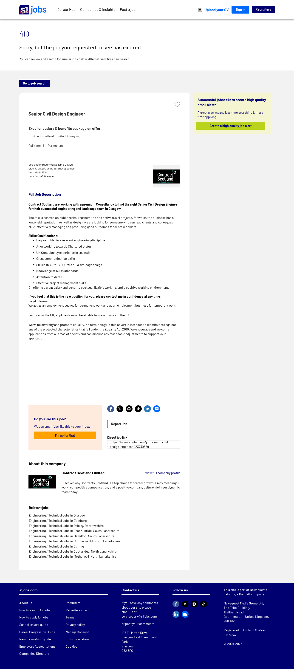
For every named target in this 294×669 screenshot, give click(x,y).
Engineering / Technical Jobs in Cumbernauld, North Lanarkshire (74, 541)
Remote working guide (35, 639)
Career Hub (66, 9)
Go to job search (34, 83)
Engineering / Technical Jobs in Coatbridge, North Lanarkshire (72, 551)
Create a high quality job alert (231, 126)
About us (25, 603)
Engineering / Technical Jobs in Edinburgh (58, 520)
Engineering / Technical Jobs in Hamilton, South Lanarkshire (71, 536)
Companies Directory (34, 653)
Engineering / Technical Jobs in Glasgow (57, 515)
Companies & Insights (97, 9)
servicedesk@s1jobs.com (139, 616)
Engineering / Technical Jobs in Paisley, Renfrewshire (66, 526)
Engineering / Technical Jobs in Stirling (56, 546)
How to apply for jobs (33, 617)
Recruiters (263, 9)
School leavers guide (33, 625)
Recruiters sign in (78, 610)
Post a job (128, 9)
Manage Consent (77, 632)
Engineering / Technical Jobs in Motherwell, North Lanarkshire (72, 556)
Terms (70, 617)
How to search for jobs (35, 610)
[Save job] (177, 104)
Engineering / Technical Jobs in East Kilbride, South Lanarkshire (74, 531)
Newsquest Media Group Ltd (243, 603)
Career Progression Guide (37, 632)
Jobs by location (77, 639)
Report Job (119, 424)
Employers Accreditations (37, 646)
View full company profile (162, 473)
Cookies (71, 646)
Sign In (240, 9)
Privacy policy (75, 625)
